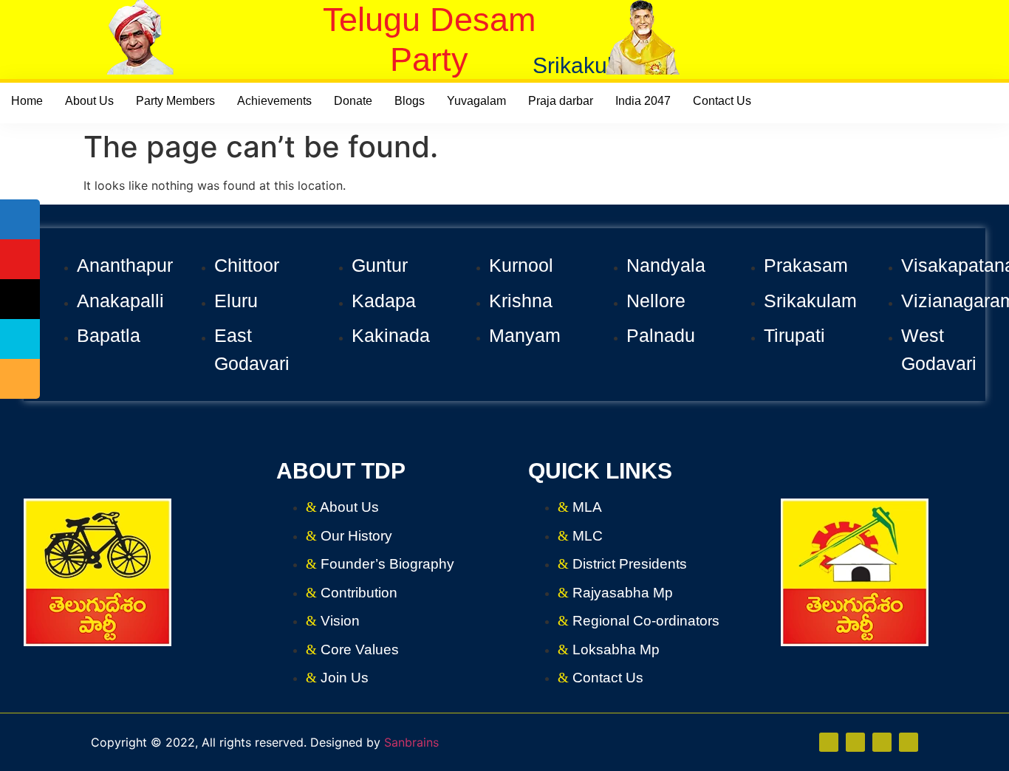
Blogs (409, 101)
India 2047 (643, 101)
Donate (353, 101)
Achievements (274, 101)
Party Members (175, 101)
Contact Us (722, 101)
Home (27, 101)
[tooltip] (20, 219)
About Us (89, 101)
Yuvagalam (476, 101)
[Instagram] (828, 742)
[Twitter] (882, 742)
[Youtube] (908, 742)
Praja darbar (560, 101)
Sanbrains (411, 742)
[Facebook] (855, 742)
